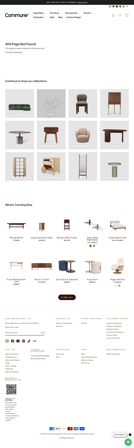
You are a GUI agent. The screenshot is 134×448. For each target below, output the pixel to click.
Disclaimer (85, 363)
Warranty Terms (113, 329)
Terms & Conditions (114, 323)
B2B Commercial (113, 354)
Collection (38, 17)
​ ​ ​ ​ (82, 366)
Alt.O (58, 357)
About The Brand (11, 354)
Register (8, 398)
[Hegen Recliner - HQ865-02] (116, 285)
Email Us (59, 326)
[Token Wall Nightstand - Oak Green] (94, 246)
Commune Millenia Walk (40, 356)
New (60, 17)
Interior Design (73, 17)
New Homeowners (12, 372)
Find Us (84, 323)
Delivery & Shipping (114, 326)
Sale (52, 17)
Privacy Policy (112, 335)
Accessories (71, 12)
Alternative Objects (12, 360)
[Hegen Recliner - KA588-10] (119, 285)
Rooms (87, 12)
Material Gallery (87, 360)
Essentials (38, 12)
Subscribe (9, 369)
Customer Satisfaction (115, 332)
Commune (60, 354)
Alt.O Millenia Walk (38, 359)
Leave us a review (113, 338)
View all (67, 297)
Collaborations (11, 357)
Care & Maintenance (89, 357)
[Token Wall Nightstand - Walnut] (90, 246)
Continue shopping (13, 52)
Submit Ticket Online (64, 323)
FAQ (83, 354)
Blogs (7, 363)
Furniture (54, 12)
